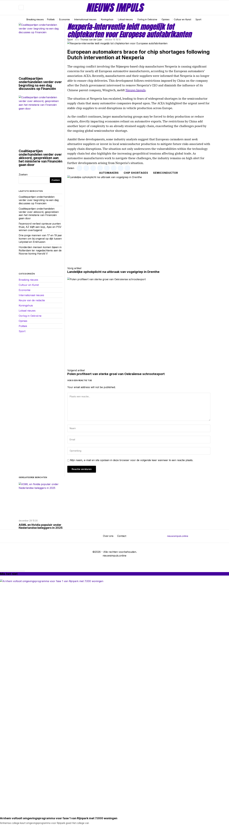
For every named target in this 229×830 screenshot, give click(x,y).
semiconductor (165, 172)
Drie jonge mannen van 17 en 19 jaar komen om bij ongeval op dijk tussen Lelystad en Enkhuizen (40, 238)
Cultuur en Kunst (29, 284)
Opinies (23, 320)
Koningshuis (26, 305)
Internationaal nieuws (31, 295)
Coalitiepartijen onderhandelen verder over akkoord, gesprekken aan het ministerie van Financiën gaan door (40, 157)
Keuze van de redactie (32, 300)
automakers (109, 172)
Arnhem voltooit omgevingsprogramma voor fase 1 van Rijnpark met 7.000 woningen (58, 818)
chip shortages (136, 172)
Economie (24, 290)
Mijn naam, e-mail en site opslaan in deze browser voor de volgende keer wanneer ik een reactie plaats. (131, 460)
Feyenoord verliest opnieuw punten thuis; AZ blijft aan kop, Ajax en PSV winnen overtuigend (40, 227)
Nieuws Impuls (136, 90)
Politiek (23, 326)
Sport (70, 39)
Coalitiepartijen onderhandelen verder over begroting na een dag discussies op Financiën (40, 83)
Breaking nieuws (28, 279)
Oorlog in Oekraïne (30, 315)
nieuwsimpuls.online (177, 536)
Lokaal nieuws (27, 310)
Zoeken (23, 174)
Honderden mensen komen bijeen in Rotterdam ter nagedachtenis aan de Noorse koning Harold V (40, 250)
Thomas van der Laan (91, 39)
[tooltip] (199, 7)
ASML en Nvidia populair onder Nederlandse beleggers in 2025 (41, 526)
